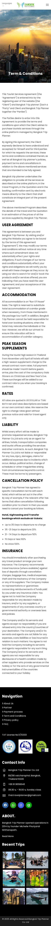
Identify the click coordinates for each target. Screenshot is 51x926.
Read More (8, 836)
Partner (7, 707)
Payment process (13, 711)
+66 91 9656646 (16, 784)
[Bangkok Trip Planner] (25, 5)
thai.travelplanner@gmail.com (24, 795)
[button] (47, 4)
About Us (8, 703)
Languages (7, 3)
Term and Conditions (15, 715)
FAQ (6, 724)
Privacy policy (11, 720)
